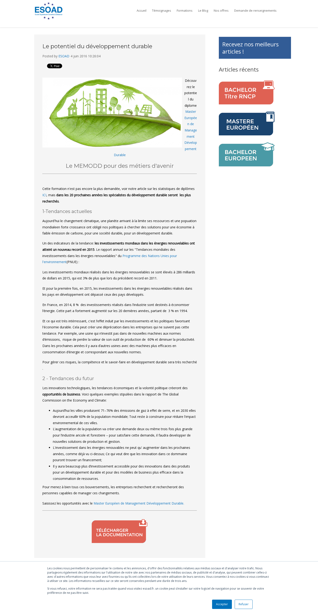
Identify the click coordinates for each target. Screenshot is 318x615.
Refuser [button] (244, 604)
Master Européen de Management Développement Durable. (139, 503)
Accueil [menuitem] (141, 10)
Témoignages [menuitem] (161, 10)
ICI (44, 195)
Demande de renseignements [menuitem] (255, 10)
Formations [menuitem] (185, 10)
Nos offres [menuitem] (221, 10)
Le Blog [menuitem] (203, 10)
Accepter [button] (222, 604)
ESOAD (63, 56)
